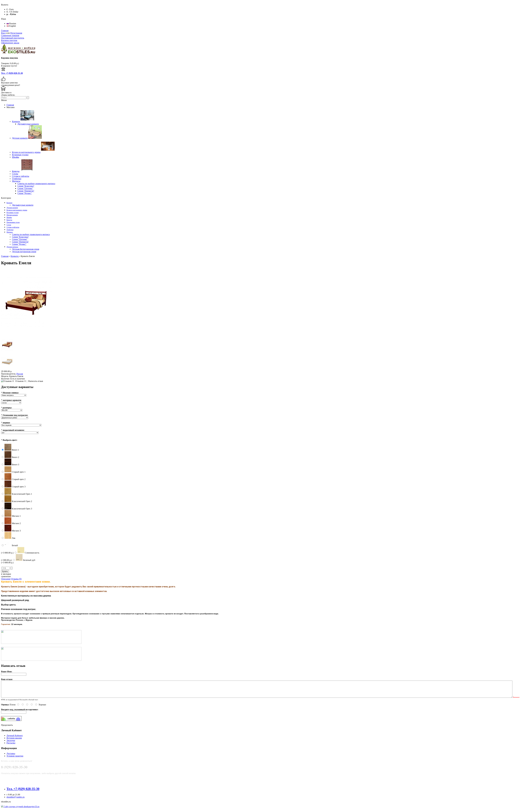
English (12, 26)
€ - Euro (10, 9)
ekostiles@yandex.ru (16, 797)
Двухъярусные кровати (22, 205)
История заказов (14, 738)
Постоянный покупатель (12, 38)
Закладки (11, 740)
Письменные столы (13, 222)
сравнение (6, 576)
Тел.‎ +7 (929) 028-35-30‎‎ (12, 73)
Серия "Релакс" (19, 244)
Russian (12, 23)
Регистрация (16, 33)
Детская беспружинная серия (25, 249)
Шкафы (9, 217)
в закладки (6, 574)
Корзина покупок (9, 40)
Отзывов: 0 (20, 381)
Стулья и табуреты (13, 227)
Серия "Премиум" (20, 242)
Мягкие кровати (12, 215)
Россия (19, 374)
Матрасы (10, 232)
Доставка (11, 753)
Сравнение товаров (10, 35)
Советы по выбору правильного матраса (31, 234)
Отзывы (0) (16, 579)
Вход (3, 33)
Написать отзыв (35, 381)
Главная (4, 30)
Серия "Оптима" (20, 239)
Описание (5, 579)
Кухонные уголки (13, 213)
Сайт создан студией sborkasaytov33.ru (21, 806)
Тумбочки (10, 230)
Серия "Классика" (20, 237)
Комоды (9, 220)
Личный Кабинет (15, 735)
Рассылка (11, 743)
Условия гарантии (15, 756)
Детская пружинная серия (24, 251)
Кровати (9, 203)
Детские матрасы (12, 247)
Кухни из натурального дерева (17, 210)
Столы (9, 225)
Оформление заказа (10, 43)
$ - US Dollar (12, 12)
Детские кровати (12, 208)
